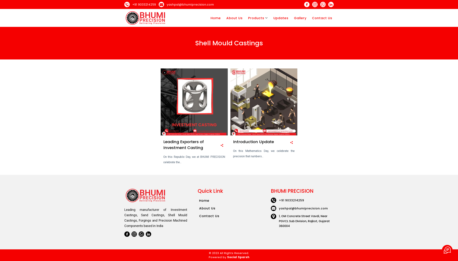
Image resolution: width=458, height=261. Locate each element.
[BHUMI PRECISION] (447, 250)
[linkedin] (331, 4)
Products (256, 18)
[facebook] (307, 4)
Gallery (300, 18)
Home (216, 18)
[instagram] (315, 4)
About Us (234, 18)
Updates (280, 18)
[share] (222, 145)
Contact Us (322, 18)
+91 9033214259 (144, 5)
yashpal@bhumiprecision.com (190, 5)
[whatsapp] (323, 4)
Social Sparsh (238, 257)
